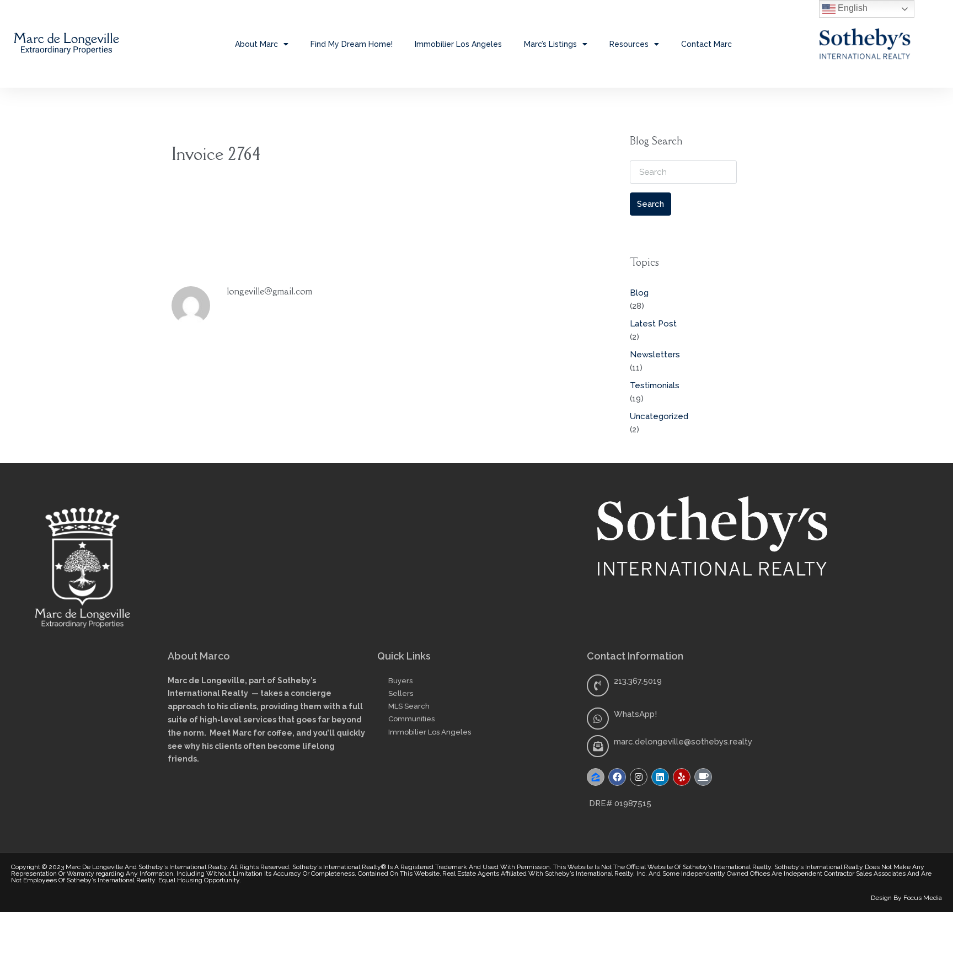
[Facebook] (617, 777)
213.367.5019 (638, 681)
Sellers (400, 693)
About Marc (256, 44)
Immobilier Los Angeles (458, 44)
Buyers (400, 681)
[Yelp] (681, 777)
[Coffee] (703, 777)
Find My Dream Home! (351, 44)
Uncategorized (659, 416)
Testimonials (654, 385)
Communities (411, 719)
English (852, 8)
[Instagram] (638, 777)
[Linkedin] (660, 777)
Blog (639, 293)
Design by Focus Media (906, 898)
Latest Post (653, 324)
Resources (629, 44)
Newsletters (655, 355)
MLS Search (409, 706)
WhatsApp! (635, 714)
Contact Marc (706, 44)
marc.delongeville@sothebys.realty (683, 742)
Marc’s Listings (550, 44)
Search (650, 204)
